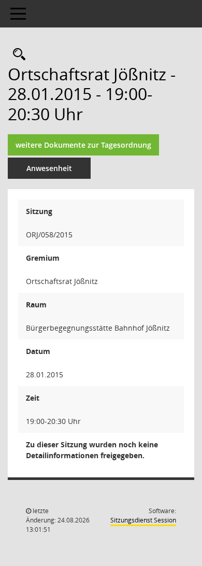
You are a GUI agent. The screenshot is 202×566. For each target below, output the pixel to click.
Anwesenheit (49, 168)
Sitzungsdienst (143, 520)
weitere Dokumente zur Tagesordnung (83, 145)
